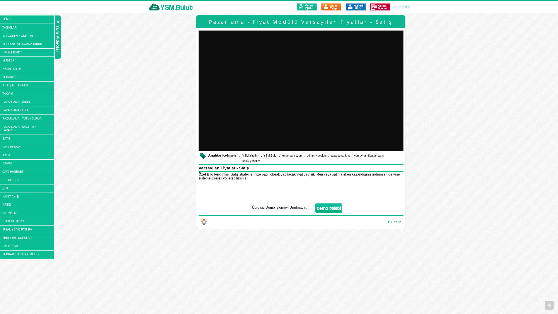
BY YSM (394, 222)
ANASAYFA (402, 7)
